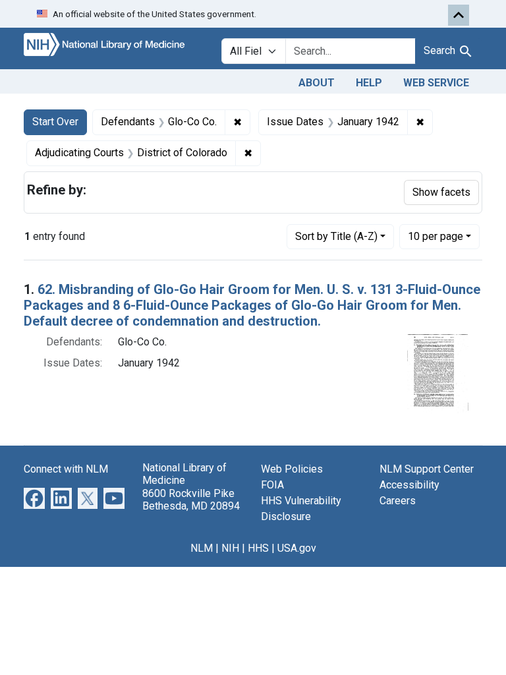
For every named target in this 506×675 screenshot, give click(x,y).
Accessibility (409, 485)
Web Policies (292, 469)
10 (435, 236)
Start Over (55, 121)
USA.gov (296, 548)
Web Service (436, 82)
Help (369, 82)
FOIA (272, 485)
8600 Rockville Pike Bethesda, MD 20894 (191, 499)
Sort (336, 236)
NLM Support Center (427, 469)
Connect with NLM (66, 469)
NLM (201, 548)
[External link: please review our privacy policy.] (34, 498)
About (316, 82)
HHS (258, 548)
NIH (230, 548)
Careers (398, 500)
